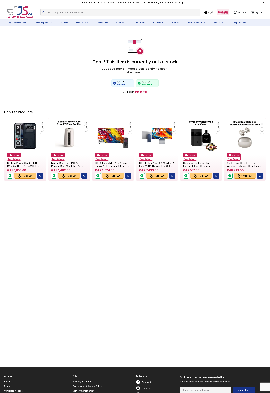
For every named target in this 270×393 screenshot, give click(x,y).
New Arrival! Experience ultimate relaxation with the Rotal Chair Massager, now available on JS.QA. (132, 2)
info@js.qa (141, 91)
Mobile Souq (82, 23)
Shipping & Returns (82, 381)
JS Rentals (158, 23)
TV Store (64, 23)
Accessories (102, 23)
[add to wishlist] (42, 121)
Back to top (255, 388)
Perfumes (121, 23)
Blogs (7, 386)
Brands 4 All (219, 23)
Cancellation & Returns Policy (87, 386)
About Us (8, 381)
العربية (211, 12)
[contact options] (122, 83)
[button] (40, 176)
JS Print (175, 23)
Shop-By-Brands (240, 23)
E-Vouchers (139, 23)
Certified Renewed (195, 23)
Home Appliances (43, 23)
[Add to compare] (42, 132)
